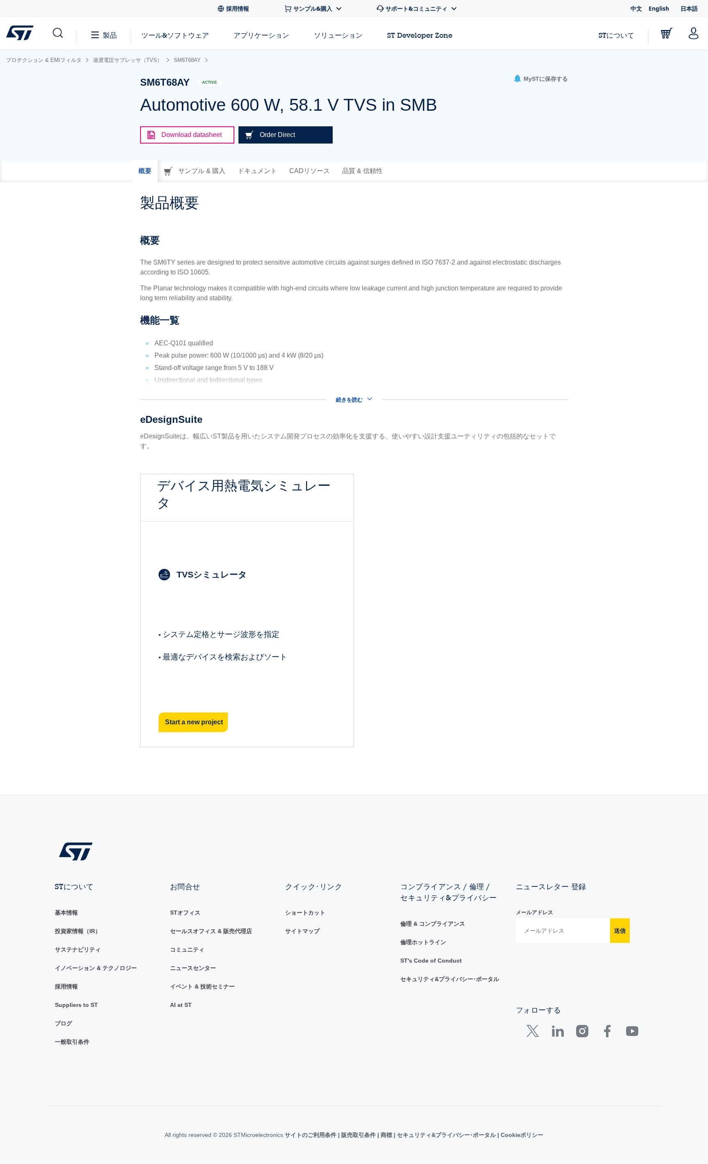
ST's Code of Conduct (431, 960)
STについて (616, 35)
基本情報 (66, 912)
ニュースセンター (193, 968)
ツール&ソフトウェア (175, 35)
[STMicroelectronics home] (21, 32)
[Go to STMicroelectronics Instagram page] (582, 1033)
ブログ (63, 1023)
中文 (636, 8)
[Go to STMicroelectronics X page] (534, 1033)
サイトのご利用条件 (311, 1135)
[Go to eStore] (666, 33)
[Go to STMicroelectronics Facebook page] (607, 1033)
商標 (386, 1135)
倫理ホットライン (423, 942)
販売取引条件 (358, 1135)
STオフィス (185, 912)
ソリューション (338, 35)
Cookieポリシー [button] (521, 1135)
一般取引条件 (72, 1041)
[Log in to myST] (694, 33)
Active (209, 82)
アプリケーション (261, 35)
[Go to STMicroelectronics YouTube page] (632, 1033)
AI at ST (181, 1005)
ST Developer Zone (419, 35)
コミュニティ (187, 949)
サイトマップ (302, 931)
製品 (110, 35)
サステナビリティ (78, 949)
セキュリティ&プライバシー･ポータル (449, 979)
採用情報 (66, 986)
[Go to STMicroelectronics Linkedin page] (557, 1033)
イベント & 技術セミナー (202, 986)
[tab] (145, 171)
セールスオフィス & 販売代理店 (211, 931)
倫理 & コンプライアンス (432, 923)
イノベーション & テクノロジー (96, 968)
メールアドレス (534, 912)
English (659, 8)
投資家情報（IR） (78, 931)
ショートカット (305, 912)
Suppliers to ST (76, 1005)
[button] (57, 33)
